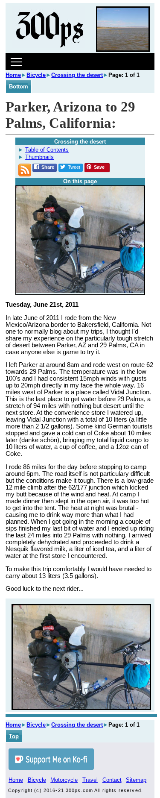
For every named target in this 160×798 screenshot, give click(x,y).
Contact (112, 780)
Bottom (18, 86)
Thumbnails (39, 157)
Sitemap (136, 780)
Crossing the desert (77, 75)
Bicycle (36, 75)
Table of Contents (47, 150)
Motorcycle (64, 780)
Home (13, 75)
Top (14, 736)
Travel (90, 780)
